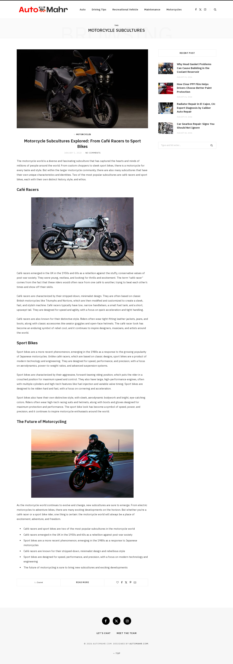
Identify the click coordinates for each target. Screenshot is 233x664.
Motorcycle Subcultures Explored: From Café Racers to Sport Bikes (82, 143)
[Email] (135, 582)
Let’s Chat (104, 633)
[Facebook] (121, 582)
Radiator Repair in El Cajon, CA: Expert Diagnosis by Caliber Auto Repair (196, 107)
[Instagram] (127, 621)
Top (117, 653)
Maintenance (152, 9)
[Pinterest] (130, 582)
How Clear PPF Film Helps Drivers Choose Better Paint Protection (194, 87)
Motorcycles (174, 9)
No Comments (93, 153)
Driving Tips (99, 9)
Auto (83, 9)
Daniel (40, 582)
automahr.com (138, 643)
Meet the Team (127, 633)
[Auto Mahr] (43, 9)
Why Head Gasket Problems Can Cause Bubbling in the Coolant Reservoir (194, 67)
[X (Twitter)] (116, 621)
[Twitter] (126, 582)
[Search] (213, 9)
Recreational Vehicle (125, 9)
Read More (82, 582)
